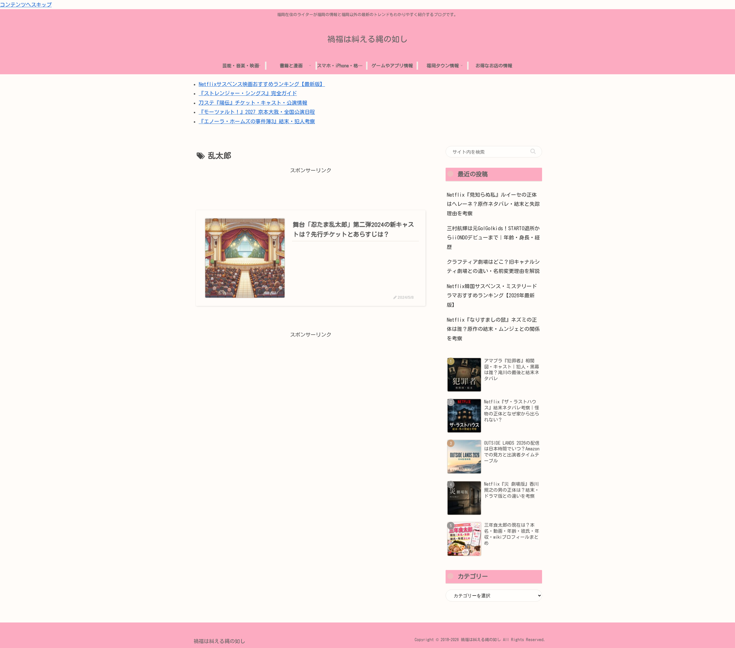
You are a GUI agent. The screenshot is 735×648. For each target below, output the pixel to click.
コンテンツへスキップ (26, 4)
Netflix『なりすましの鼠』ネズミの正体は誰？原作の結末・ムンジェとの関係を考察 (493, 329)
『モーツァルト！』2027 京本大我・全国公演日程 (257, 111)
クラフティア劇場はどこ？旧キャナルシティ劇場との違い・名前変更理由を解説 (493, 266)
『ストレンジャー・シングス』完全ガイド (248, 93)
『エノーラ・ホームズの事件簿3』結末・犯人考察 (257, 121)
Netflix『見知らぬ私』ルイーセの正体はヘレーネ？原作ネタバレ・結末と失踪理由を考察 (493, 204)
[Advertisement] (310, 188)
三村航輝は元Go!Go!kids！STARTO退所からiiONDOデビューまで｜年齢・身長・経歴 (493, 237)
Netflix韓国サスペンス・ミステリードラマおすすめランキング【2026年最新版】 (492, 295)
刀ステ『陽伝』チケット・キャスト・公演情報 (253, 102)
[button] (533, 151)
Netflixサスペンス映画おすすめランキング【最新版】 (262, 84)
